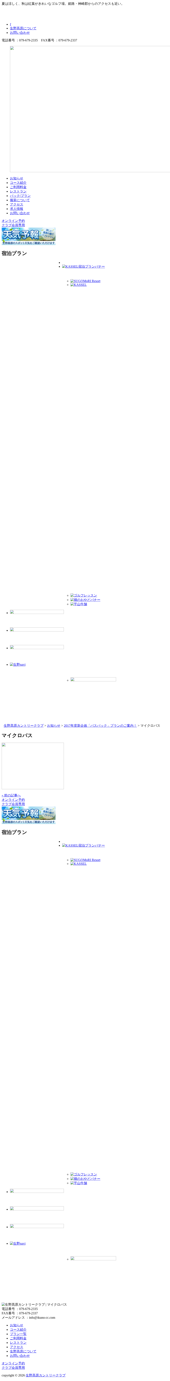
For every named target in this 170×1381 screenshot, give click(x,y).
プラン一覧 (18, 1334)
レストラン (18, 191)
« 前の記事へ (11, 795)
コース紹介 (18, 182)
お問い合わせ (20, 32)
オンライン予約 (13, 221)
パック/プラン (20, 195)
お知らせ (16, 178)
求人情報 (16, 209)
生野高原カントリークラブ (46, 1375)
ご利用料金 (18, 187)
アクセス (16, 204)
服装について (20, 200)
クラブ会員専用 (13, 225)
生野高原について (23, 28)
